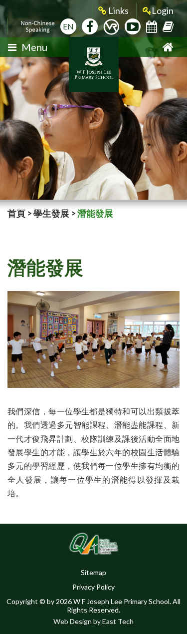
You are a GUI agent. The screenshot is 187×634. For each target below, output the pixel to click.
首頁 (16, 213)
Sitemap (93, 572)
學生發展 (51, 213)
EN (68, 26)
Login (163, 10)
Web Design (72, 621)
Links (118, 10)
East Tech (118, 621)
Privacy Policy (93, 587)
